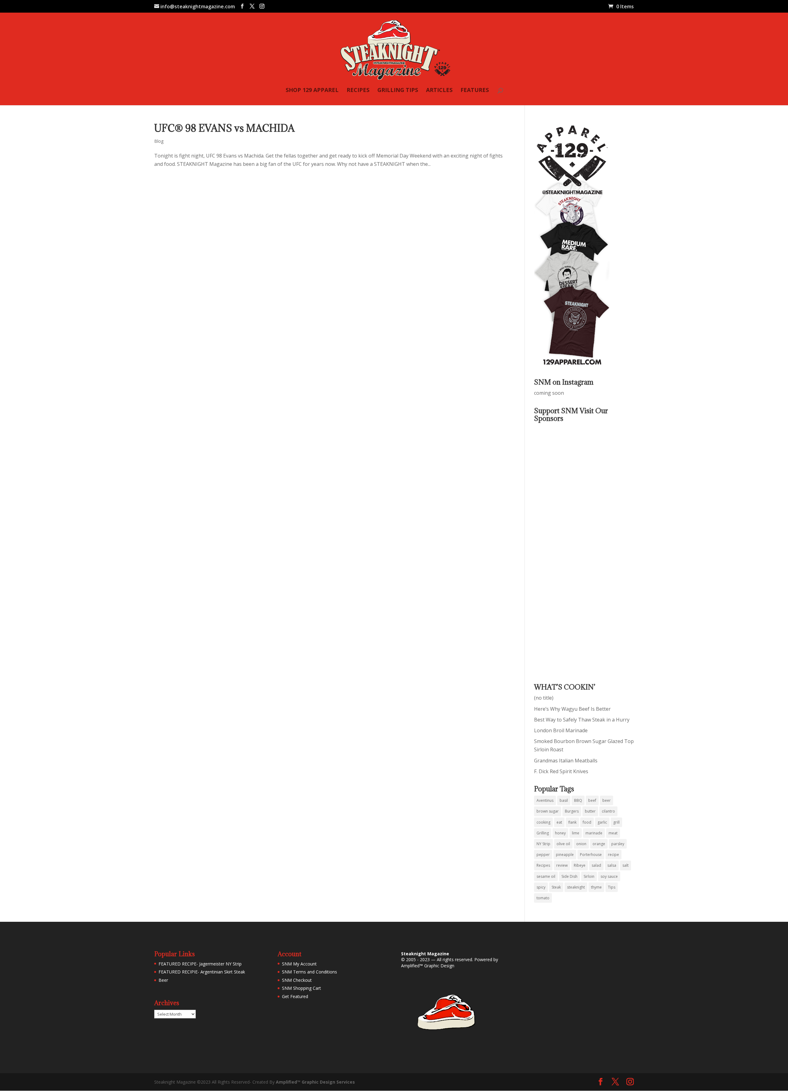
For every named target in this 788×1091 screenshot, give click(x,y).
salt (625, 865)
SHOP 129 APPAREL (312, 91)
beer (606, 800)
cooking (543, 822)
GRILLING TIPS (397, 91)
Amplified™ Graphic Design (427, 966)
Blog (158, 141)
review (562, 865)
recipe (613, 854)
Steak (556, 887)
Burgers (572, 811)
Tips (611, 887)
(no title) (543, 697)
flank (572, 822)
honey (560, 833)
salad (596, 865)
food (587, 822)
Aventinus (545, 800)
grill (616, 822)
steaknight (576, 887)
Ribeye (579, 865)
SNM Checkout (297, 980)
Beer (163, 980)
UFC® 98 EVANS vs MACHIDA (224, 128)
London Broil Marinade (561, 730)
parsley (617, 843)
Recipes (543, 865)
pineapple (565, 854)
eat (559, 822)
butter (590, 811)
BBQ (578, 800)
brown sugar (548, 811)
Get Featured (295, 996)
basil (564, 800)
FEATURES (474, 91)
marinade (593, 833)
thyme (596, 887)
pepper (543, 854)
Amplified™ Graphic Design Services (315, 1082)
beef (592, 800)
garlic (602, 822)
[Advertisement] (558, 548)
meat (613, 833)
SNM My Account (299, 964)
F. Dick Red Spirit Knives (561, 771)
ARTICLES (439, 91)
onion (581, 843)
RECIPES (358, 91)
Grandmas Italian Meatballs (565, 760)
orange (599, 843)
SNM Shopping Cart (301, 988)
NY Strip (543, 843)
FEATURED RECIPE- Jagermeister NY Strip (200, 964)
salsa (611, 865)
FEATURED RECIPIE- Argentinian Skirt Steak (202, 972)
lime (575, 833)
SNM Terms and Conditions (309, 972)
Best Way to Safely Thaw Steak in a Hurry (581, 719)
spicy (541, 887)
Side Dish (569, 876)
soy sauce (609, 876)
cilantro (608, 811)
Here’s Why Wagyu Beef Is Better (572, 708)
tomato (543, 898)
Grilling (543, 833)
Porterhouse (591, 854)
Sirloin (589, 876)
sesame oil (546, 876)
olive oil (563, 843)
